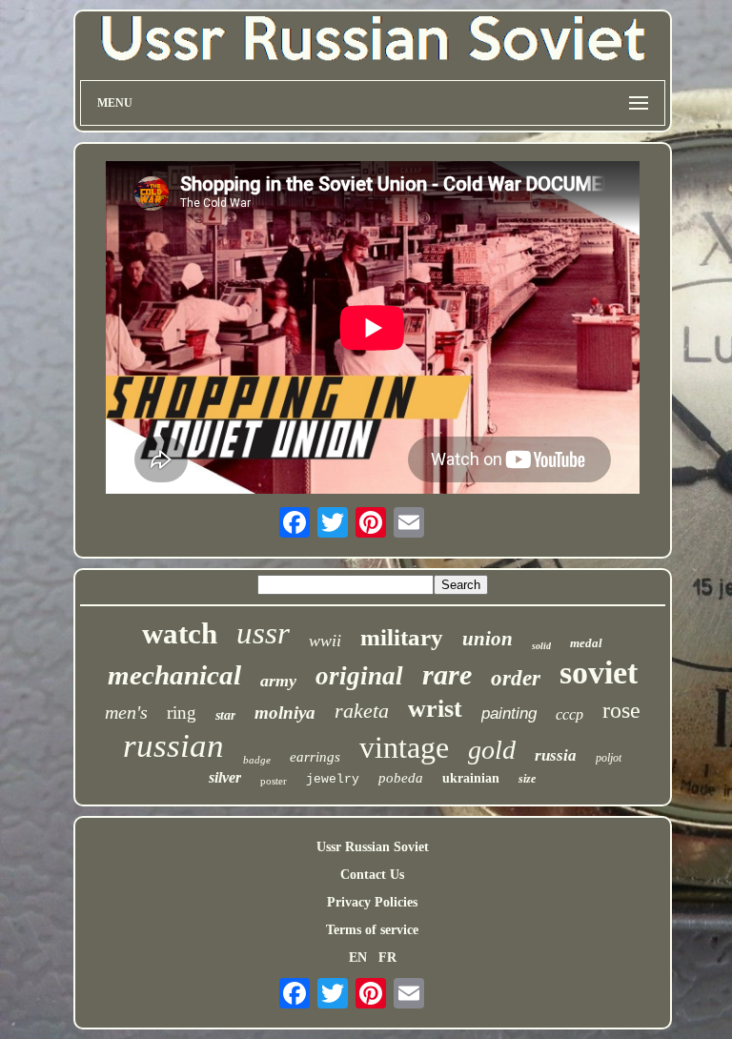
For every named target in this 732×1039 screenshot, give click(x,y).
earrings (315, 756)
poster (273, 780)
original (359, 676)
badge (257, 759)
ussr (263, 633)
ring (181, 713)
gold (492, 749)
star (225, 715)
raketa (362, 711)
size (527, 778)
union (487, 638)
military (401, 637)
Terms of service (372, 930)
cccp (569, 714)
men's (126, 712)
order (515, 678)
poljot (608, 757)
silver (225, 777)
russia (556, 755)
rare (447, 674)
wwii (325, 640)
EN (358, 957)
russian (173, 745)
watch (179, 633)
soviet (598, 672)
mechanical (174, 675)
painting (509, 713)
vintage (404, 747)
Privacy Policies (372, 902)
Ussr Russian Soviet (372, 847)
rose (621, 710)
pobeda (400, 777)
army (278, 680)
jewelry (332, 779)
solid (541, 646)
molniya (284, 713)
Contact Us (372, 874)
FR (387, 957)
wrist (435, 709)
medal (586, 643)
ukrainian (470, 778)
